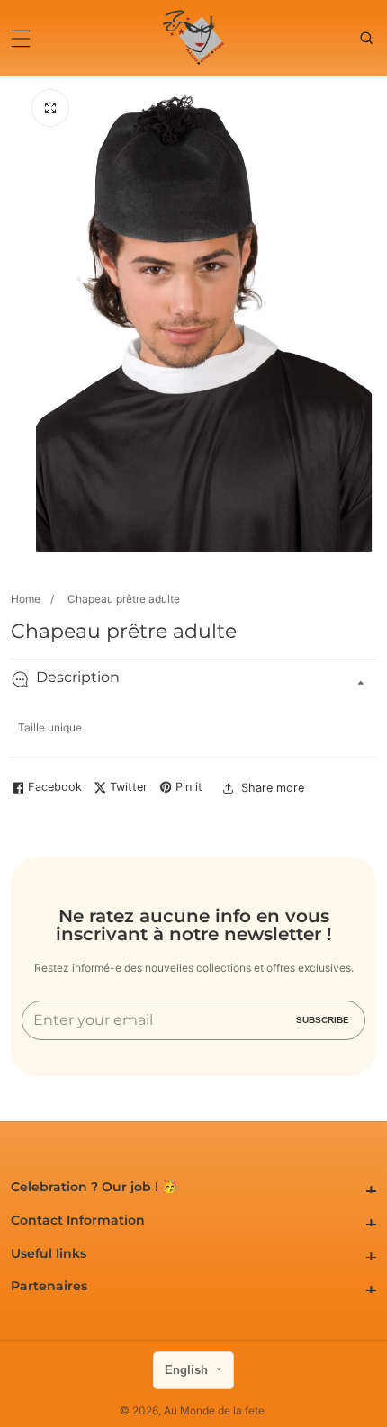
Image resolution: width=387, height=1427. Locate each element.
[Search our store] (368, 37)
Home (25, 599)
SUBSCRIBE (322, 1020)
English (188, 1370)
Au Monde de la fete (214, 1410)
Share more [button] (272, 787)
